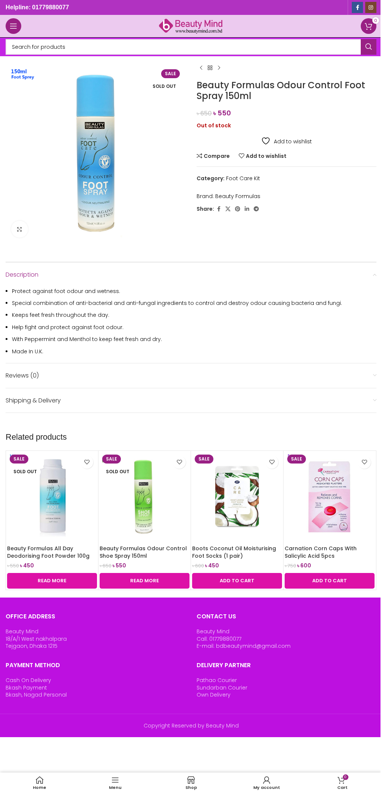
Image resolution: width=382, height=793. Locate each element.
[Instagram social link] (370, 7)
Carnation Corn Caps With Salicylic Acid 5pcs (321, 552)
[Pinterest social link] (237, 209)
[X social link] (228, 209)
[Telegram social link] (256, 209)
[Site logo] (191, 25)
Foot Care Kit (243, 178)
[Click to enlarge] (19, 229)
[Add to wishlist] (86, 462)
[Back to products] (210, 68)
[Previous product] (201, 68)
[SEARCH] (368, 47)
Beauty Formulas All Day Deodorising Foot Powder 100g (48, 552)
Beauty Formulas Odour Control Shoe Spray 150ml (143, 552)
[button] (237, 581)
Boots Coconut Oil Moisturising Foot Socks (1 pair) (234, 552)
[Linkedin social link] (246, 209)
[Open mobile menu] (13, 26)
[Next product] (219, 68)
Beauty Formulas (237, 196)
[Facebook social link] (357, 7)
